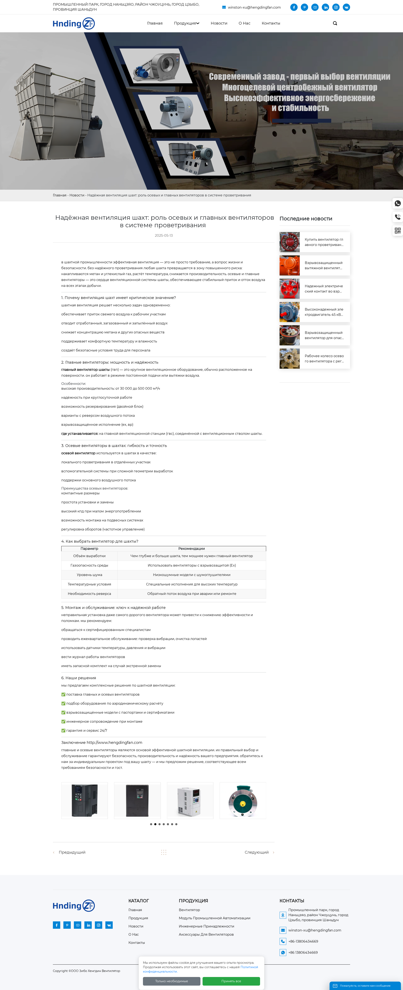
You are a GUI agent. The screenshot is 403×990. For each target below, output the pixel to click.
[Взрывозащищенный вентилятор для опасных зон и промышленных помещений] (290, 335)
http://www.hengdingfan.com (114, 742)
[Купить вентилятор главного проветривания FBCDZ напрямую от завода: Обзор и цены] (290, 242)
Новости (76, 195)
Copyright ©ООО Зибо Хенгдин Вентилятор (86, 971)
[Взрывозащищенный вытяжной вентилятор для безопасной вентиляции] (290, 265)
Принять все (231, 981)
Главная (60, 195)
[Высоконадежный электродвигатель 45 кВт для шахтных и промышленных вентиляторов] (290, 312)
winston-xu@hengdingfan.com (254, 7)
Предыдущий (72, 852)
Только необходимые (171, 981)
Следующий (257, 852)
